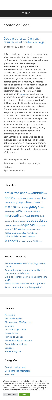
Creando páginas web (17, 159)
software (27, 229)
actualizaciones (16, 193)
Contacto (9, 326)
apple (9, 198)
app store (18, 198)
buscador (10, 163)
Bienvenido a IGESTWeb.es (18, 322)
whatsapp (31, 236)
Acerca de (10, 315)
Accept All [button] (24, 394)
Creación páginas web (15, 329)
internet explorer (11, 212)
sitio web (18, 229)
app (45, 193)
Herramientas (11, 333)
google (36, 163)
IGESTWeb (10, 374)
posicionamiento (11, 221)
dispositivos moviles (30, 202)
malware (35, 211)
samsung (17, 225)
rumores (8, 225)
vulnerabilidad (12, 236)
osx (42, 216)
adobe (30, 193)
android (38, 193)
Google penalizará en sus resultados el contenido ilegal (24, 40)
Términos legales (13, 351)
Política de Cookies (14, 337)
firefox (25, 207)
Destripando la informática (17, 371)
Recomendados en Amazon (18, 340)
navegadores (32, 215)
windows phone (25, 241)
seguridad (28, 225)
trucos (19, 233)
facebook (11, 207)
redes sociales (36, 220)
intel (42, 207)
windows (12, 240)
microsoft (12, 216)
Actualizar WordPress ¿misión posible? (23, 287)
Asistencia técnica (13, 318)
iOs (20, 211)
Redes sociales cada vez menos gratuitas (25, 283)
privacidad (21, 221)
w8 (21, 236)
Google (23, 94)
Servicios (9, 348)
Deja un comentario (15, 170)
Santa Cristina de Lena (16, 344)
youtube (8, 167)
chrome (37, 198)
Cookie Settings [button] (10, 394)
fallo (19, 207)
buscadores (27, 198)
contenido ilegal (24, 163)
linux (25, 211)
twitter (26, 232)
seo (37, 225)
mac (29, 212)
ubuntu (34, 233)
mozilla (22, 216)
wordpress (37, 241)
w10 (25, 236)
